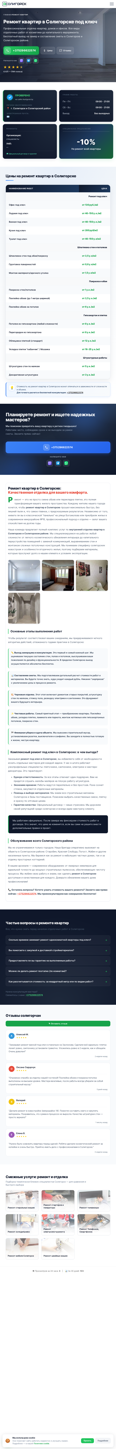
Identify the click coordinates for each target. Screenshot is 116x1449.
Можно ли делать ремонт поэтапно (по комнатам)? (38, 971)
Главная (7, 15)
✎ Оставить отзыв (58, 1023)
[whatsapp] (36, 61)
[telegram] (29, 61)
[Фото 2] (58, 575)
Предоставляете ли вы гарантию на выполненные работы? (42, 960)
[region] (58, 282)
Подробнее (103, 1441)
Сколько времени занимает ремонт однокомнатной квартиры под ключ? (50, 939)
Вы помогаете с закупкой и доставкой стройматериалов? (41, 950)
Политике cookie (41, 1443)
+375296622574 (24, 50)
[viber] (21, 61)
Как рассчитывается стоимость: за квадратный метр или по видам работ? (51, 981)
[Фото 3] (92, 575)
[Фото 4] (24, 608)
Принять (87, 1441)
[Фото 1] (24, 575)
